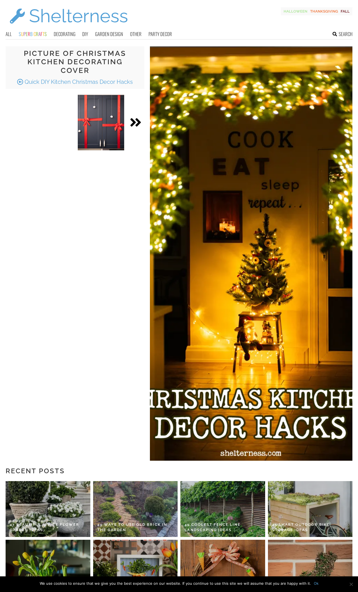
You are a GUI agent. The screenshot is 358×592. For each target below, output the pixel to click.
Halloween (295, 11)
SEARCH (345, 33)
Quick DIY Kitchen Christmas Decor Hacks (78, 82)
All (9, 33)
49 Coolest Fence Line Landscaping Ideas (213, 527)
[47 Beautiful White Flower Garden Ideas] (48, 509)
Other (136, 33)
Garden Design (109, 33)
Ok (316, 583)
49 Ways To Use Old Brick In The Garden (132, 527)
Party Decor (160, 33)
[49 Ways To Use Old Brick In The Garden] (135, 509)
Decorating (65, 33)
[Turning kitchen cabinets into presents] (101, 122)
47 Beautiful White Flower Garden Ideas (44, 527)
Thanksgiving (324, 11)
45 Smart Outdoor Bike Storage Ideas (301, 527)
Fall (345, 11)
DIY (85, 33)
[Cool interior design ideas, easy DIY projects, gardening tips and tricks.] (68, 27)
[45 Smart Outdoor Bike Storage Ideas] (310, 509)
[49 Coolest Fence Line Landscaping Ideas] (222, 509)
